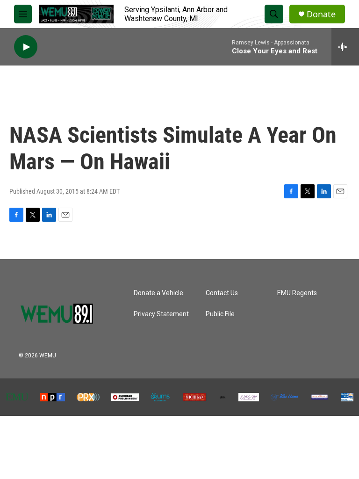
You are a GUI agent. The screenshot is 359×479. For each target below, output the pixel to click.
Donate (321, 14)
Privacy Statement (161, 314)
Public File (220, 314)
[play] (25, 47)
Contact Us (222, 293)
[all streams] (345, 46)
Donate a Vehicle (158, 293)
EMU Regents (297, 293)
